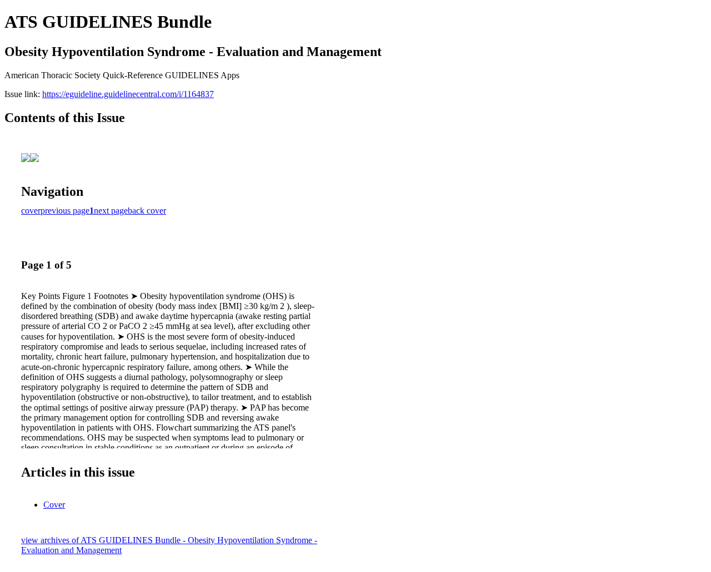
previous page (65, 210)
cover (31, 210)
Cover (54, 504)
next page (111, 210)
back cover (147, 210)
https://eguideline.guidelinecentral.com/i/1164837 (128, 94)
